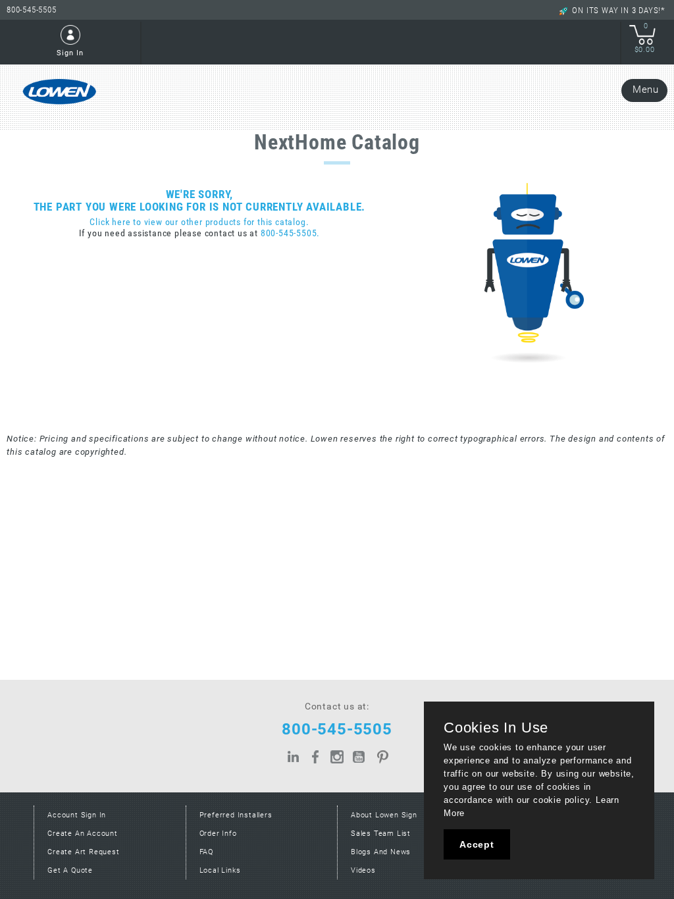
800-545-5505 (32, 9)
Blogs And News (381, 852)
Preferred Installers (235, 815)
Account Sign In (76, 815)
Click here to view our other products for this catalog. (199, 222)
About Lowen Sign (384, 815)
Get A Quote (70, 870)
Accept (476, 844)
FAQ (206, 852)
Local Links (220, 870)
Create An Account (82, 833)
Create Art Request (83, 852)
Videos (363, 870)
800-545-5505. (290, 233)
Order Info (218, 833)
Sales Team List (381, 833)
